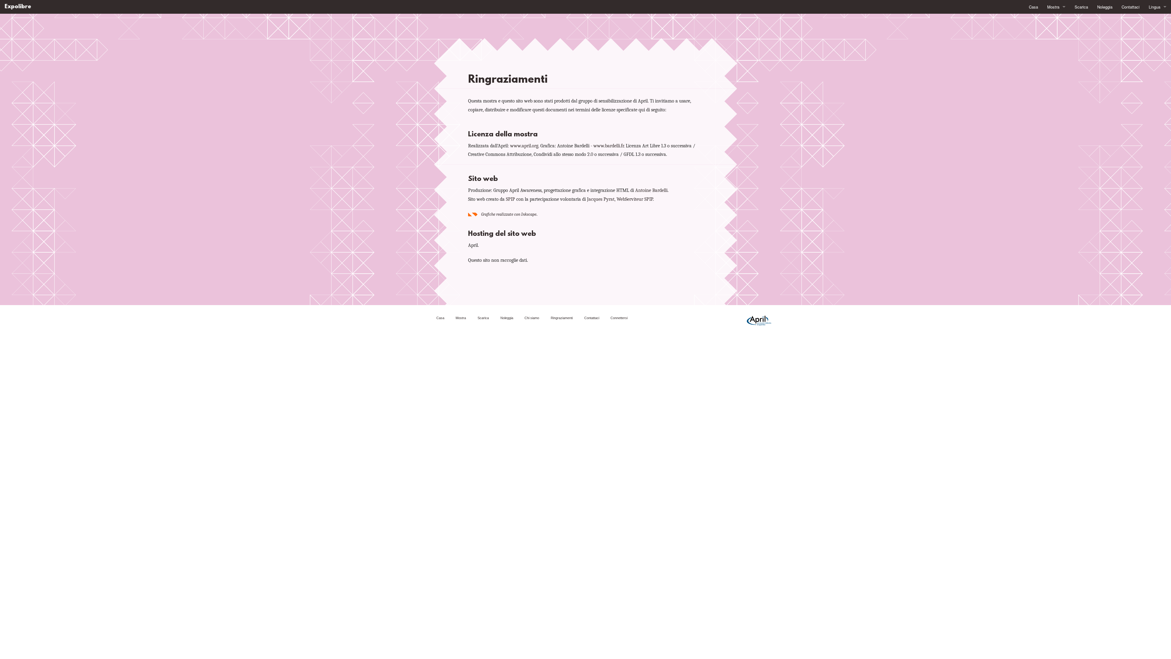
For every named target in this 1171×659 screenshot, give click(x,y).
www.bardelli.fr (608, 146)
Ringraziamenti (562, 318)
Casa (1033, 7)
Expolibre (18, 7)
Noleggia (1104, 7)
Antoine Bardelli (651, 190)
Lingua (1154, 7)
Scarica (1081, 7)
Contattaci (1131, 7)
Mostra (1053, 7)
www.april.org (524, 146)
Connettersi (619, 318)
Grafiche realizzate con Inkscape (508, 214)
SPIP (510, 199)
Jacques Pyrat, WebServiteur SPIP (620, 199)
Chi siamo (532, 318)
